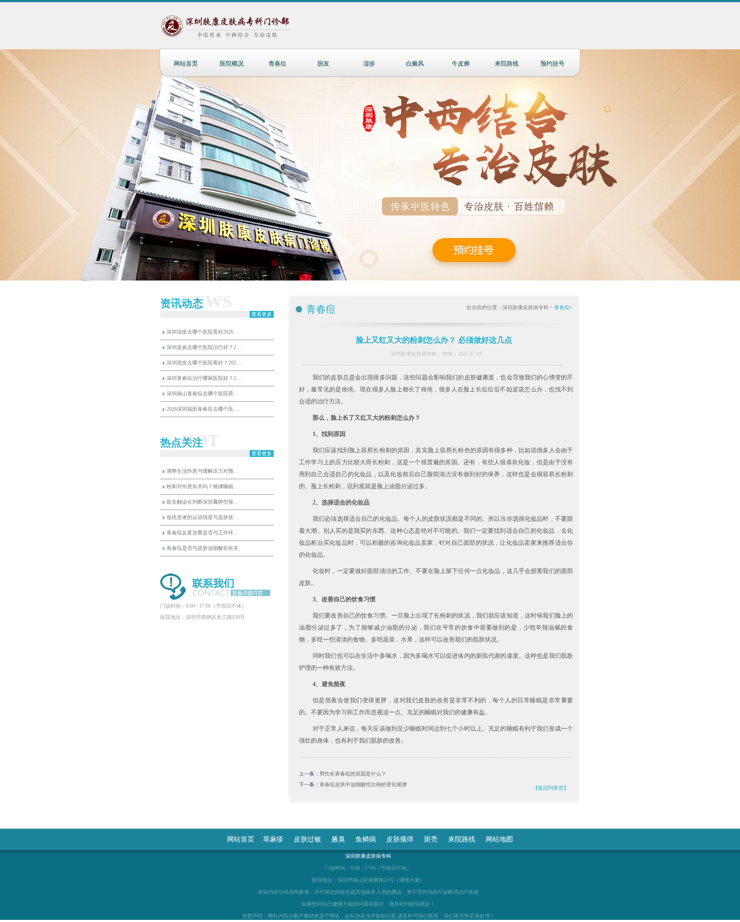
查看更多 (261, 314)
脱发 (323, 63)
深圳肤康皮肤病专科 (525, 307)
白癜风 (415, 63)
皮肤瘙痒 (400, 839)
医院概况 (232, 63)
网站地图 (499, 839)
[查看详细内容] (249, 593)
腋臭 (338, 839)
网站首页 (186, 63)
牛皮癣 (461, 63)
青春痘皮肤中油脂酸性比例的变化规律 (363, 785)
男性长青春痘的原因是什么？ (352, 774)
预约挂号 (552, 63)
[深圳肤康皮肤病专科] (242, 30)
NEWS (206, 301)
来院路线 (507, 63)
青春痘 (277, 63)
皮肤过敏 (307, 839)
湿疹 (369, 63)
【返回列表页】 (551, 788)
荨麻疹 (273, 839)
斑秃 (431, 839)
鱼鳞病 (365, 839)
